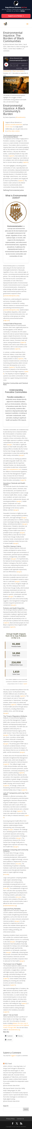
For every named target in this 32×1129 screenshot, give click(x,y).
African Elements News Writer (13, 44)
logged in (13, 1055)
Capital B (11, 156)
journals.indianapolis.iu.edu (11, 296)
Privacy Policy (10, 1119)
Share (26, 68)
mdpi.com (6, 320)
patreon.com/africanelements (13, 124)
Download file (7, 71)
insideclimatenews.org (10, 905)
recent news (8, 127)
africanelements (20, 117)
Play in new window (18, 71)
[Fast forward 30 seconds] (17, 65)
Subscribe (19, 68)
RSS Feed (8, 1063)
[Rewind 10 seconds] (11, 65)
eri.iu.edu (18, 864)
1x (14, 65)
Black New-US (11, 46)
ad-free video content (13, 131)
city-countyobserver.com (14, 469)
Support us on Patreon (15, 16)
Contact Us (20, 1119)
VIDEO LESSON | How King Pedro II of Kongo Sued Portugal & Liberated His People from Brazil (14, 1068)
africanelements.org (14, 1029)
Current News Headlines (15, 48)
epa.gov (9, 444)
